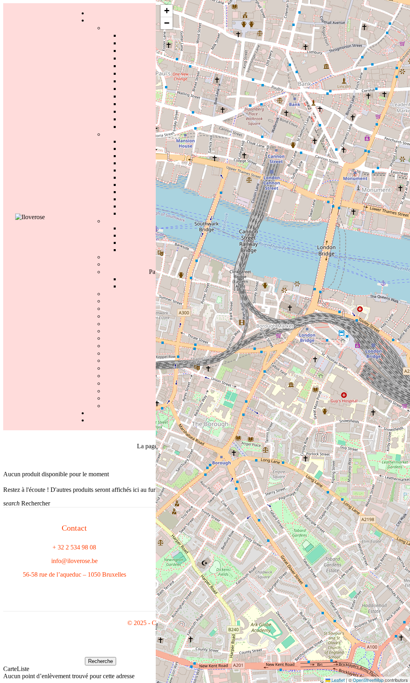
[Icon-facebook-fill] (13, 589)
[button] (167, 11)
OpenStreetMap (368, 680)
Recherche (100, 661)
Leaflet (337, 680)
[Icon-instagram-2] (26, 589)
